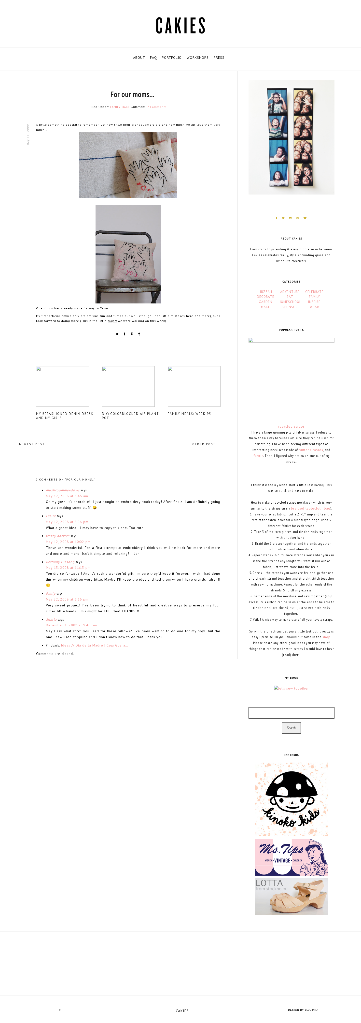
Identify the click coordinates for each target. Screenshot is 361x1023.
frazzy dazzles (57, 536)
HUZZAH (265, 292)
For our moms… (132, 94)
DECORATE (265, 297)
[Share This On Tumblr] (139, 335)
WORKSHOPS (198, 57)
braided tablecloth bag (310, 508)
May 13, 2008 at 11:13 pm (68, 567)
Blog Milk (312, 1009)
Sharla (51, 619)
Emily (51, 593)
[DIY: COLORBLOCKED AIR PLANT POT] (134, 388)
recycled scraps (291, 426)
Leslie (51, 516)
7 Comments (157, 107)
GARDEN (265, 302)
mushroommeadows (63, 490)
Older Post (204, 444)
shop (326, 637)
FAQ (153, 57)
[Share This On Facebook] (125, 335)
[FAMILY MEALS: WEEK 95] (200, 388)
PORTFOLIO (172, 57)
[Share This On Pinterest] (132, 335)
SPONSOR (290, 307)
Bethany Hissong (60, 562)
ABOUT (139, 57)
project (112, 321)
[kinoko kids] (291, 799)
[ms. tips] (291, 857)
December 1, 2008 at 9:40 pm (71, 625)
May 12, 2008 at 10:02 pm (68, 542)
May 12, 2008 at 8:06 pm (67, 522)
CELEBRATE (314, 292)
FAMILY (115, 107)
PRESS (219, 57)
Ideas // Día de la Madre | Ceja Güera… (94, 645)
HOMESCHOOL (290, 302)
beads (318, 450)
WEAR (314, 307)
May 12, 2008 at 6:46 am (67, 496)
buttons (305, 450)
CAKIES (182, 1010)
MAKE (126, 107)
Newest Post (32, 444)
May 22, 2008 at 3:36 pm (67, 599)
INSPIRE (314, 302)
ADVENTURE (290, 292)
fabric (258, 455)
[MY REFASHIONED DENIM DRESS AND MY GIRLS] (68, 388)
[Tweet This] (118, 335)
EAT (290, 297)
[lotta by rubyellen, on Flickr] (291, 896)
